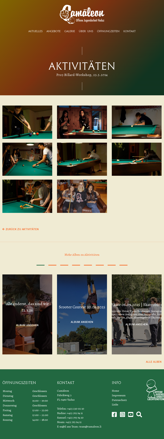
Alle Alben (154, 361)
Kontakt (129, 31)
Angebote (53, 31)
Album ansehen (27, 325)
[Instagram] (123, 416)
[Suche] (139, 416)
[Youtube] (131, 416)
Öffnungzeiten (108, 31)
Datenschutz (119, 400)
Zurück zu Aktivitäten (22, 229)
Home (115, 391)
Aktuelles (35, 31)
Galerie (69, 31)
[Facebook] (115, 416)
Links (115, 404)
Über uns (86, 31)
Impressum (119, 395)
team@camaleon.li (90, 426)
